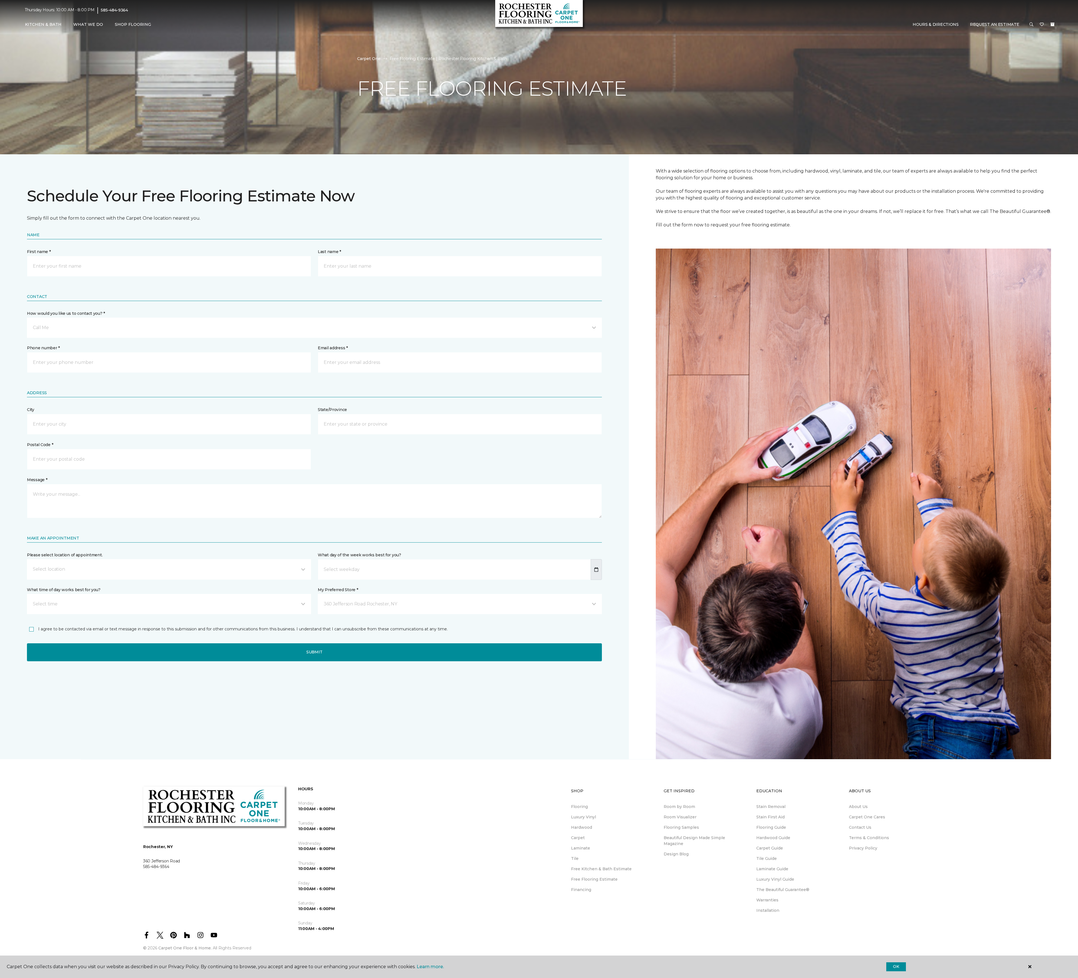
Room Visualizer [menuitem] (680, 816)
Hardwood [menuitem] (581, 827)
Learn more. (430, 966)
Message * (37, 480)
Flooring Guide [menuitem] (771, 827)
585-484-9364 (114, 10)
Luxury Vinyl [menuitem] (583, 816)
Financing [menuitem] (581, 889)
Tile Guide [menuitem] (766, 858)
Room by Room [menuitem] (679, 806)
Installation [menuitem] (767, 910)
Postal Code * (40, 445)
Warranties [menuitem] (767, 900)
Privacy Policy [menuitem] (863, 848)
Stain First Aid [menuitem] (770, 816)
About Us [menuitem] (858, 806)
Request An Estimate (994, 24)
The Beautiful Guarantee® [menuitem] (782, 889)
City (30, 410)
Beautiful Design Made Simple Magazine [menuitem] (694, 840)
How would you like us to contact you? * (66, 313)
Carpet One (369, 58)
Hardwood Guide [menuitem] (773, 837)
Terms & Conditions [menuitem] (869, 837)
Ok (896, 966)
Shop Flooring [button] (133, 24)
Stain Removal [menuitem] (770, 806)
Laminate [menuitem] (580, 848)
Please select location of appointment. (64, 555)
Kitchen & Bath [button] (43, 24)
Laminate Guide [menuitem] (772, 868)
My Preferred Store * (338, 590)
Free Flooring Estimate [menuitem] (594, 879)
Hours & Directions (936, 24)
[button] (1031, 25)
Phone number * (43, 348)
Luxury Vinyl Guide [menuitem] (775, 879)
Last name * (329, 252)
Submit (314, 652)
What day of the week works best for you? (359, 555)
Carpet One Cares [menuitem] (867, 816)
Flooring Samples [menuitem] (681, 827)
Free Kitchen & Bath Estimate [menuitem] (601, 868)
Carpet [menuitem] (578, 837)
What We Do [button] (88, 24)
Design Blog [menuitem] (676, 854)
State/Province (332, 410)
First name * (39, 252)
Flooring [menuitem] (579, 806)
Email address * (333, 348)
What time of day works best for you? (64, 590)
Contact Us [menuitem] (860, 827)
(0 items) (1052, 24)
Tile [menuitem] (575, 858)
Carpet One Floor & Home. (185, 948)
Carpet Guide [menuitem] (769, 848)
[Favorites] (1041, 25)
